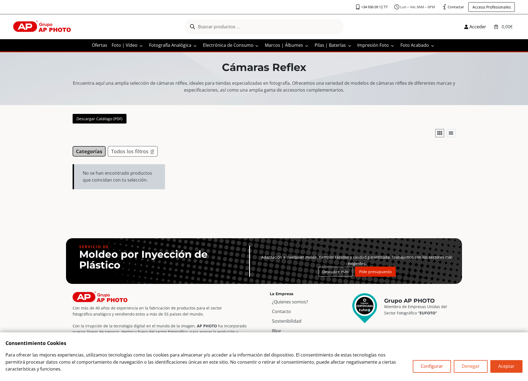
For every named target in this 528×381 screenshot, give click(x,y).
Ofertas (99, 45)
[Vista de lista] (451, 133)
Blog (276, 331)
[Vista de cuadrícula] (439, 133)
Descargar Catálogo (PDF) (99, 118)
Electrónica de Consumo (228, 45)
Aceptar (506, 366)
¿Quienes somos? (290, 302)
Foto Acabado (414, 45)
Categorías (89, 151)
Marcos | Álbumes (284, 45)
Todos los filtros (129, 151)
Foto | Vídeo (125, 45)
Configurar (432, 366)
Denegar (471, 366)
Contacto (281, 311)
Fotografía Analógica (170, 45)
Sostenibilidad (286, 321)
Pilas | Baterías (330, 45)
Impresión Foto (373, 45)
